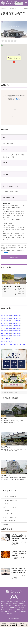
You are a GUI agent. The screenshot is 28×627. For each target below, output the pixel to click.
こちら (17, 99)
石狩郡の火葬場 (5, 333)
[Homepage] (9, 1)
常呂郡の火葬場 (15, 325)
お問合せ (6, 252)
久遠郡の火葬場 (15, 315)
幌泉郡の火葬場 (15, 323)
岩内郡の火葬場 (15, 328)
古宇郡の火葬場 (5, 328)
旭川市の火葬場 (15, 336)
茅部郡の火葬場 (5, 318)
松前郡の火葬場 (15, 318)
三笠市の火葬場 (15, 320)
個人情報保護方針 (14, 618)
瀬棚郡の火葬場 (5, 338)
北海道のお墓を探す (19, 344)
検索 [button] (24, 392)
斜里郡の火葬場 (5, 323)
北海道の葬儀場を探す (7, 342)
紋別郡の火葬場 (5, 315)
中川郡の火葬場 (5, 320)
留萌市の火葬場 (5, 336)
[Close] (19, 54)
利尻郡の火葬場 (15, 333)
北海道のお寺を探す (6, 344)
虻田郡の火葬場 (5, 331)
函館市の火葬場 (5, 325)
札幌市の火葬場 (15, 331)
